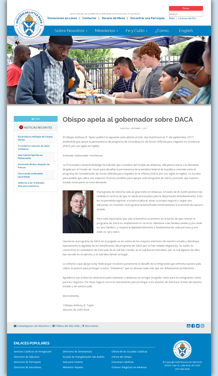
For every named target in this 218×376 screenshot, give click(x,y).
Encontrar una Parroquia (147, 18)
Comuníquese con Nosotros (33, 326)
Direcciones (91, 326)
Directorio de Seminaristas (77, 351)
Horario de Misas (113, 18)
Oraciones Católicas (123, 362)
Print (37, 118)
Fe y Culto (136, 30)
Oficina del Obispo (122, 356)
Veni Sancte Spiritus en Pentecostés (30, 157)
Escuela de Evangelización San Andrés (83, 356)
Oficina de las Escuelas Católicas (129, 351)
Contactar (89, 18)
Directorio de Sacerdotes (27, 367)
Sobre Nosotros (70, 30)
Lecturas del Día (187, 18)
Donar (186, 8)
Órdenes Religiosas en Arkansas (129, 367)
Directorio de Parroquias (27, 362)
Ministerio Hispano (73, 367)
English (186, 30)
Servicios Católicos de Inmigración (32, 351)
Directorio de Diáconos (27, 356)
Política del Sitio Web (67, 326)
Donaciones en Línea (62, 18)
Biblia (172, 18)
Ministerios (105, 30)
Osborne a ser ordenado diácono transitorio (31, 184)
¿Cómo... (163, 30)
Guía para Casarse (73, 362)
